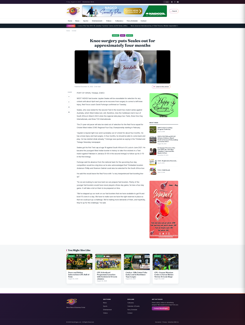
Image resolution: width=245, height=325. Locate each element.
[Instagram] (175, 2)
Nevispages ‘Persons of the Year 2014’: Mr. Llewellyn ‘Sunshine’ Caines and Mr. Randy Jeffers (88, 26)
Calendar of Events (133, 306)
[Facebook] (172, 2)
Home (70, 21)
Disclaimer (158, 322)
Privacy (165, 322)
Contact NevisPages (161, 308)
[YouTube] (178, 2)
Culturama (119, 21)
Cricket (74, 30)
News (77, 21)
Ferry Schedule (132, 21)
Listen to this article (161, 87)
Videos (108, 21)
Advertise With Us (173, 322)
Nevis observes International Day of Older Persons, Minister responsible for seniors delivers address (153, 26)
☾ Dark (166, 2)
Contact (143, 21)
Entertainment (97, 21)
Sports (85, 21)
